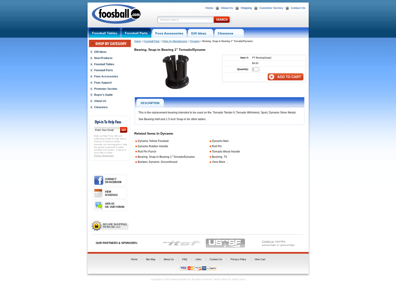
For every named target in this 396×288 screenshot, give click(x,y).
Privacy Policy (238, 259)
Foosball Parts (136, 33)
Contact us (268, 241)
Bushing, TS (219, 156)
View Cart (260, 259)
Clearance (229, 33)
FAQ (184, 259)
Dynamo (195, 41)
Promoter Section (105, 88)
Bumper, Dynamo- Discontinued (157, 162)
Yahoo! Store (220, 279)
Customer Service (271, 8)
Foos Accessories (169, 33)
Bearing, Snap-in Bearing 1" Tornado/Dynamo (166, 156)
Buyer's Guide (103, 94)
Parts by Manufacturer (174, 41)
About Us (227, 8)
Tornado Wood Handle (226, 151)
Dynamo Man (220, 141)
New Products (103, 58)
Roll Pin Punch (147, 151)
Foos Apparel (103, 82)
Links (198, 259)
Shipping (246, 8)
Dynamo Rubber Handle (153, 146)
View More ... (220, 162)
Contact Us (298, 8)
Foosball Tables (104, 33)
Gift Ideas (200, 33)
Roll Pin (217, 146)
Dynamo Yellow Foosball (153, 141)
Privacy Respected (104, 155)
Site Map (150, 259)
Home (209, 8)
